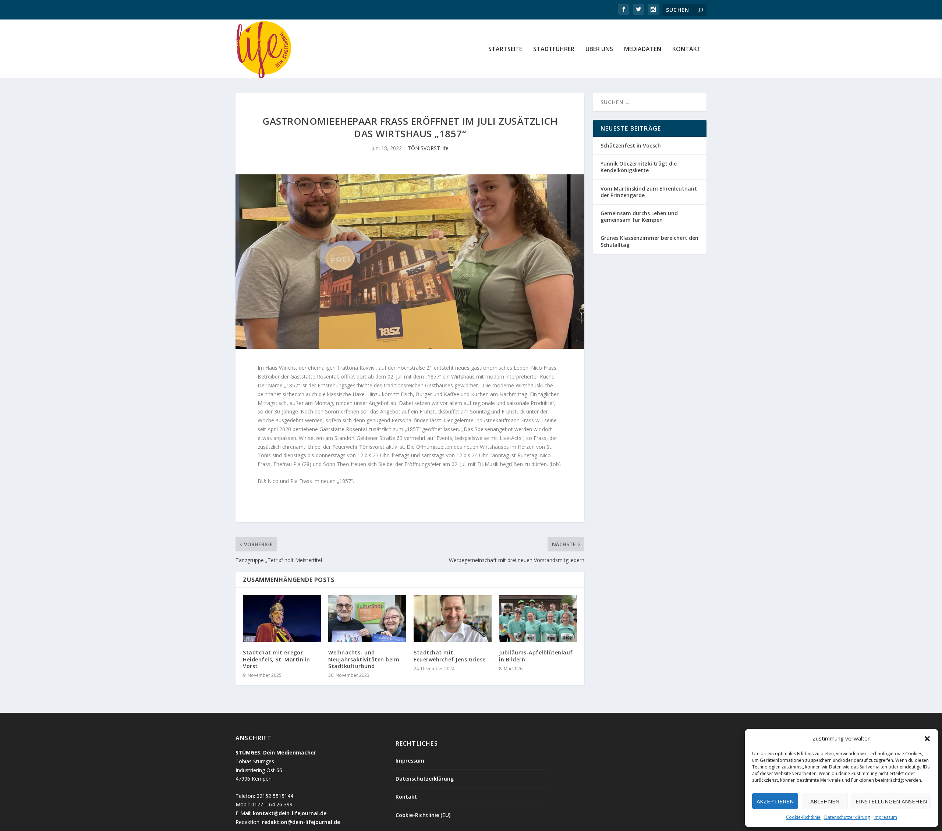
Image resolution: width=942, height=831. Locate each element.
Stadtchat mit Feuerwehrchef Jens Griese (450, 656)
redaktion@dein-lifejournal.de (301, 821)
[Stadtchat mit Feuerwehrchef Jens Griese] (453, 618)
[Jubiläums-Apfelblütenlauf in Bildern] (538, 618)
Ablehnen (824, 801)
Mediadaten (642, 49)
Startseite (505, 49)
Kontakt (686, 49)
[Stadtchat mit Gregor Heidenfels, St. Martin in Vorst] (282, 618)
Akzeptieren (775, 801)
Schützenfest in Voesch (631, 145)
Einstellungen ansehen (891, 801)
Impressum (885, 817)
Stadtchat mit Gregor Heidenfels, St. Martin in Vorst (276, 659)
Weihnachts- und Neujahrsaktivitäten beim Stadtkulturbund (363, 659)
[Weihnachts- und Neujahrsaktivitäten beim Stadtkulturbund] (367, 618)
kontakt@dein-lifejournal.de (289, 813)
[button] (927, 738)
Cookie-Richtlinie (803, 817)
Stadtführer (553, 49)
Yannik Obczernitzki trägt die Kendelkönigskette (639, 167)
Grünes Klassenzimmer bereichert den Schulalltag (649, 241)
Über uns (599, 49)
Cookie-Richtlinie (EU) (423, 815)
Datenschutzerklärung (847, 817)
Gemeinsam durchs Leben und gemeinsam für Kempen (639, 216)
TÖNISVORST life (428, 148)
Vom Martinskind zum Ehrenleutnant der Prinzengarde (649, 192)
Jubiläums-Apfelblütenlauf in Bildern (536, 656)
